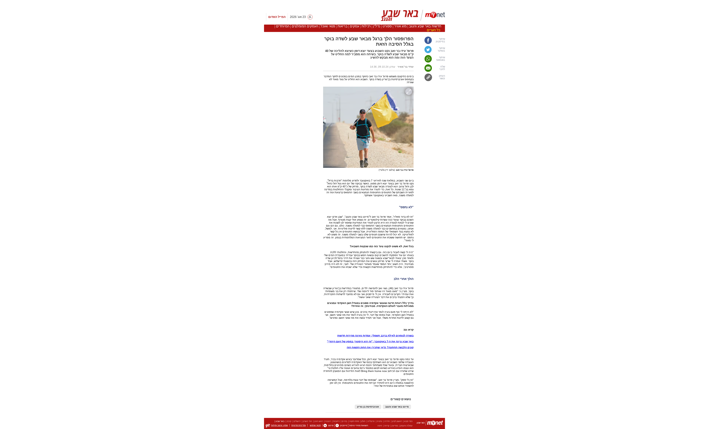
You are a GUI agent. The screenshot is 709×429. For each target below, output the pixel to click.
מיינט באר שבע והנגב (397, 407)
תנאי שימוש (315, 425)
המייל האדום (277, 16)
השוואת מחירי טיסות (358, 425)
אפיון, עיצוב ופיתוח (279, 425)
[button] (291, 223)
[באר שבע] (411, 15)
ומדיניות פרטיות (298, 425)
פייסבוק (343, 425)
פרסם (330, 425)
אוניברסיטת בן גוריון (368, 407)
